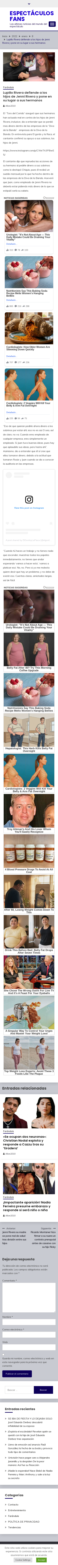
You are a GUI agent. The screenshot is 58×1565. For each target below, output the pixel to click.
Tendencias (14, 1527)
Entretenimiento (17, 1510)
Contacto (13, 1504)
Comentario (9, 1280)
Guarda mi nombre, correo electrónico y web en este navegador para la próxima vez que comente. (28, 1362)
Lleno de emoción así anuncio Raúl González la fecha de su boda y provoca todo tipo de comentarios (30, 1448)
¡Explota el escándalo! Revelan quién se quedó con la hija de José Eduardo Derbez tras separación (29, 1435)
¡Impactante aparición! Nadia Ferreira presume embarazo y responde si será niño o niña (27, 1206)
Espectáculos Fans (32, 16)
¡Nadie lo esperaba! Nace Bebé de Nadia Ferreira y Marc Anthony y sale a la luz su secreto (30, 1474)
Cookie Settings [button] (22, 1560)
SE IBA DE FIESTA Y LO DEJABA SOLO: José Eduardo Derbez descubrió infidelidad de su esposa (30, 1422)
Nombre (7, 1316)
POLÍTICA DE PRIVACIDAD (23, 1521)
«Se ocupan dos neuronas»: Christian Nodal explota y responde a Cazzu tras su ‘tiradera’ (24, 1142)
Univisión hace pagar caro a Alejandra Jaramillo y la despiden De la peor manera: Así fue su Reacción (29, 1461)
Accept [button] (41, 1560)
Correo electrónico (13, 1329)
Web (5, 1342)
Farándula (8, 87)
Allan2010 (10, 105)
